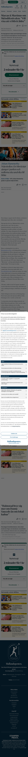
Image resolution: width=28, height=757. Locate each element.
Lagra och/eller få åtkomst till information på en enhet (12, 364)
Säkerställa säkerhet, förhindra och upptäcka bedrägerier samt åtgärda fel (11, 391)
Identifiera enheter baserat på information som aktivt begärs (12, 383)
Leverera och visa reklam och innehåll (9, 394)
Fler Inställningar (14, 437)
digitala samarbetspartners (9, 330)
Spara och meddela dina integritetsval (9, 397)
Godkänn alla (14, 433)
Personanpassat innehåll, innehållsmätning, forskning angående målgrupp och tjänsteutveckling (13, 372)
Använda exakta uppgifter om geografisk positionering (10, 379)
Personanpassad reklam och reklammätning (11, 368)
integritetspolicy (16, 426)
